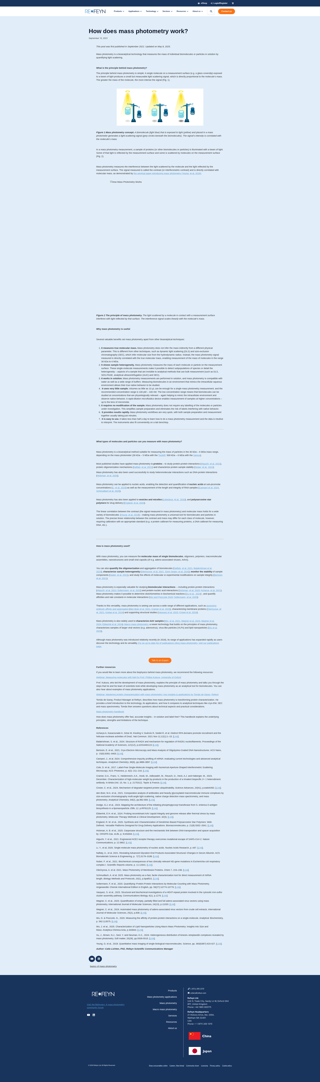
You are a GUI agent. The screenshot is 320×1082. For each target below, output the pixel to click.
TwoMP (162, 455)
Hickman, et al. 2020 (107, 475)
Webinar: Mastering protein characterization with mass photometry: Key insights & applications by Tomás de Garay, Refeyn (157, 694)
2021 (210, 467)
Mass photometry (168, 1003)
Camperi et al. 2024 (209, 487)
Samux (196, 455)
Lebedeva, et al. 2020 (174, 499)
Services (172, 1015)
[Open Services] (171, 11)
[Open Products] (123, 11)
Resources (171, 1022)
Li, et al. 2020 (119, 487)
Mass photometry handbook (110, 711)
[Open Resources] (187, 11)
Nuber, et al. (201, 467)
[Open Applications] (141, 11)
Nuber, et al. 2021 (119, 575)
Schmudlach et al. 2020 (108, 491)
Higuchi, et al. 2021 (210, 464)
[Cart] (232, 3)
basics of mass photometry (103, 966)
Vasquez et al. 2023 (168, 612)
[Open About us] (202, 11)
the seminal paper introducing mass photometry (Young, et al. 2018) (167, 173)
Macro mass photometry (165, 1009)
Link (176, 736)
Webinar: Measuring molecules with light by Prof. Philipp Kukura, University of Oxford (138, 677)
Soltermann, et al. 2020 (185, 597)
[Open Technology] (157, 11)
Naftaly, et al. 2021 (143, 467)
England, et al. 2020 (134, 503)
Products (172, 990)
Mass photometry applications (162, 997)
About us (172, 1028)
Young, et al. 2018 (130, 515)
